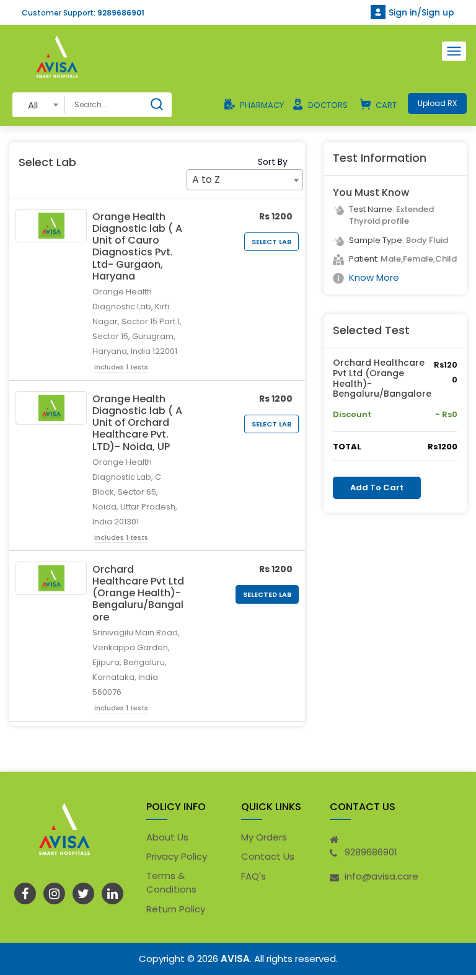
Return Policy (175, 908)
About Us (167, 837)
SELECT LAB (271, 242)
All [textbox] (33, 105)
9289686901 (120, 12)
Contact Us (267, 856)
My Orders (264, 837)
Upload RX (437, 103)
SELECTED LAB (267, 594)
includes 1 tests (121, 367)
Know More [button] (374, 277)
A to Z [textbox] (206, 179)
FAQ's (253, 876)
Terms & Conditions (171, 882)
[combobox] (38, 104)
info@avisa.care (381, 876)
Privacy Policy (176, 856)
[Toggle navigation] (454, 51)
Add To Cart (376, 487)
